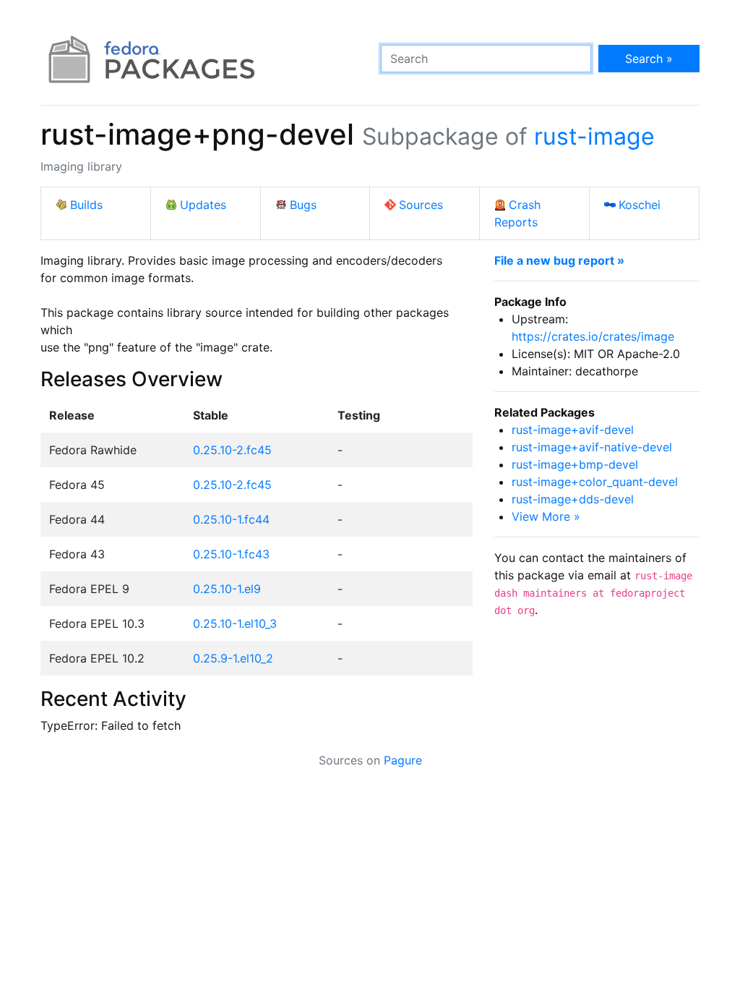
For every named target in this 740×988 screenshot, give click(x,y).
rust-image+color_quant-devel (595, 481)
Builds (86, 204)
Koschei (640, 204)
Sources (421, 204)
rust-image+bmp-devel (575, 464)
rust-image (594, 136)
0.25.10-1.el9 (227, 589)
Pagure (403, 760)
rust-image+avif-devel (573, 429)
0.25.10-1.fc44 (231, 519)
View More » (546, 516)
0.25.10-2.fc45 (232, 450)
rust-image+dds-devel (573, 499)
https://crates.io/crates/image (593, 336)
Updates (203, 204)
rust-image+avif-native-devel (592, 447)
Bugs (303, 204)
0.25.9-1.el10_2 (233, 658)
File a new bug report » (559, 260)
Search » (649, 58)
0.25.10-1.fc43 (231, 554)
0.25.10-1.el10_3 (235, 623)
